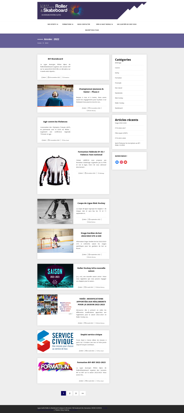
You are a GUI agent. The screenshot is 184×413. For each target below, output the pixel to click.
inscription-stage (92, 30)
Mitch (44, 77)
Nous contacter (83, 24)
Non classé (66, 140)
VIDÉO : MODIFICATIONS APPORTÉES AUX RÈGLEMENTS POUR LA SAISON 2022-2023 (91, 301)
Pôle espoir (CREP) (121, 133)
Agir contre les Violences (55, 121)
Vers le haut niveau (103, 24)
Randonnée (118, 93)
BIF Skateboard (55, 59)
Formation (66, 77)
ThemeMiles (73, 410)
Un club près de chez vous (126, 24)
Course (117, 68)
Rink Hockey (91, 222)
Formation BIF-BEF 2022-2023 (91, 362)
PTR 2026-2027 (120, 128)
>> (83, 393)
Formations (66, 24)
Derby (117, 73)
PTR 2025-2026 (120, 138)
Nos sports (52, 24)
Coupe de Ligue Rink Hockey (91, 203)
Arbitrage (101, 173)
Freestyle (118, 83)
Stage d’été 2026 (121, 123)
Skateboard (119, 108)
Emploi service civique (91, 334)
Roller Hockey (92, 110)
